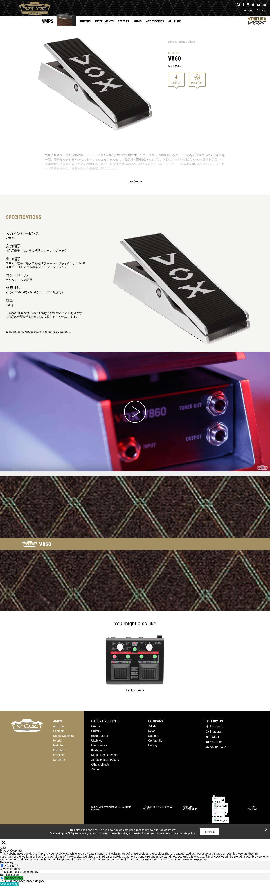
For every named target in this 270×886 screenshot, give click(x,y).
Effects (123, 21)
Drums (95, 726)
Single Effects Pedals (105, 760)
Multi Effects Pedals (104, 755)
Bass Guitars (99, 736)
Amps (47, 21)
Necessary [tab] (6, 862)
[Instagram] (248, 4)
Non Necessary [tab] (9, 875)
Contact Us (155, 741)
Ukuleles (96, 741)
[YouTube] (258, 4)
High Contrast (252, 808)
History (152, 745)
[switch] (2, 878)
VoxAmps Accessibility (190, 808)
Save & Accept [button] (9, 884)
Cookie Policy (167, 830)
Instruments (104, 21)
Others (181, 41)
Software (59, 760)
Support (261, 10)
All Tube (174, 21)
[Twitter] (253, 4)
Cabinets (58, 731)
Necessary (11, 866)
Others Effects (100, 764)
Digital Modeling (63, 736)
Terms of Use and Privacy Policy (157, 808)
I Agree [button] (209, 831)
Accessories (155, 21)
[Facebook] (243, 4)
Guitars (85, 21)
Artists (248, 10)
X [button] (266, 827)
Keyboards (98, 750)
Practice (58, 755)
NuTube (58, 745)
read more (135, 181)
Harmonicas (99, 745)
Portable (58, 750)
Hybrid (57, 741)
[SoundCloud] (264, 4)
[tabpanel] (135, 871)
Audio (137, 21)
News (151, 731)
